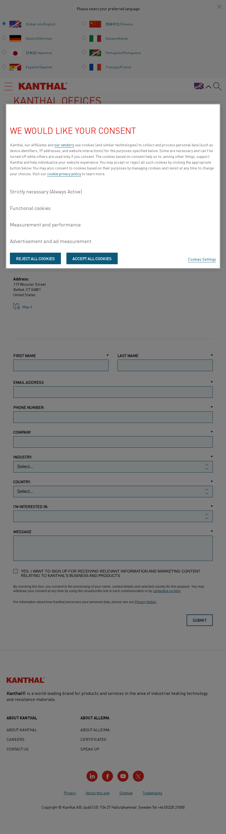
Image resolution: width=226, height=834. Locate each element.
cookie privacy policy (64, 173)
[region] (113, 186)
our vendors (64, 144)
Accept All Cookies (92, 258)
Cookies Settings (202, 259)
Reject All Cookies (35, 258)
